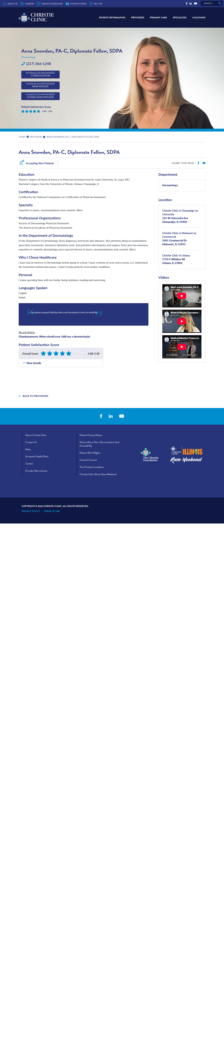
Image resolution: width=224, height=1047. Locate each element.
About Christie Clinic (36, 435)
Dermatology (170, 185)
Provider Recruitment (36, 471)
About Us (12, 3)
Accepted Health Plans (36, 456)
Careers (29, 3)
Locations (198, 17)
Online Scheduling (52, 3)
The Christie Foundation (92, 467)
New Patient (40, 85)
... (28, 136)
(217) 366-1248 (38, 63)
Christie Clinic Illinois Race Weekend (98, 474)
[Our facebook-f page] (186, 3)
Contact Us (31, 442)
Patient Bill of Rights (90, 453)
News (28, 449)
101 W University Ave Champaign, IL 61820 (180, 216)
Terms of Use (52, 511)
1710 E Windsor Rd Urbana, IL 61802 (176, 259)
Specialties (180, 17)
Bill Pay (98, 3)
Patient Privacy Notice (91, 435)
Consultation (40, 74)
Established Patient (40, 96)
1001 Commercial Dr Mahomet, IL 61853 (179, 238)
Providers (137, 17)
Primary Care (158, 17)
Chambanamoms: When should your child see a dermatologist (54, 336)
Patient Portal (78, 3)
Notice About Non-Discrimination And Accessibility (99, 444)
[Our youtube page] (195, 3)
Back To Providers (35, 396)
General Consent (88, 460)
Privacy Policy (31, 511)
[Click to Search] (219, 3)
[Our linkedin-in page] (191, 3)
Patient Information (112, 17)
